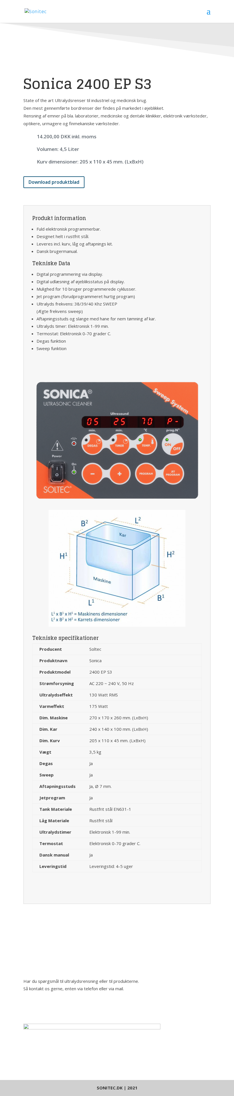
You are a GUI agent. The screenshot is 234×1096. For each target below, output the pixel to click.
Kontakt (40, 1008)
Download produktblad (54, 182)
